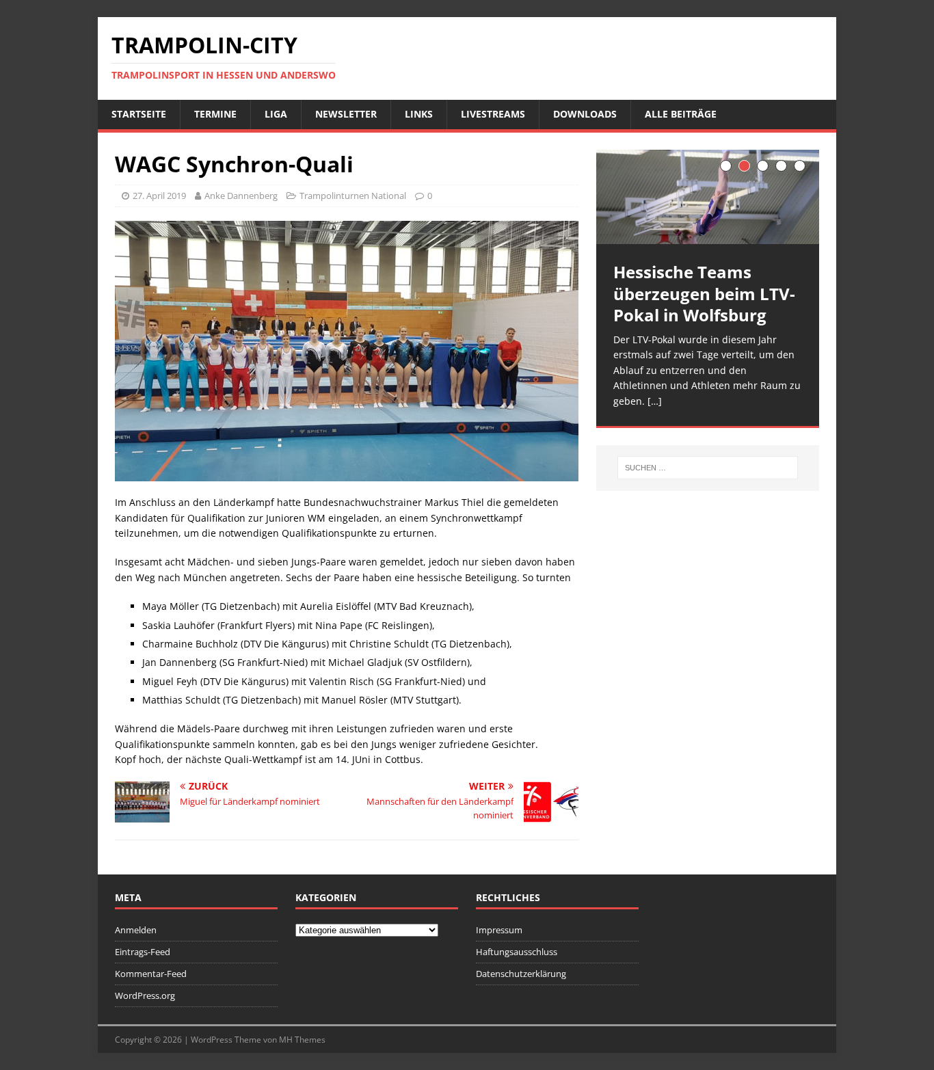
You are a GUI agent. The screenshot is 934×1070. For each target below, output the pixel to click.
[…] (655, 400)
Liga (276, 113)
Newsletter (346, 113)
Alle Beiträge (681, 113)
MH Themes (302, 1039)
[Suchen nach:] (707, 467)
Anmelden (136, 930)
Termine (215, 113)
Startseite (138, 113)
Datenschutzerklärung (521, 973)
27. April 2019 (159, 195)
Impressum (499, 930)
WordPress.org (145, 995)
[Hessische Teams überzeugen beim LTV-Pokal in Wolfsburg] (707, 197)
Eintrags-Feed (142, 952)
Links (419, 113)
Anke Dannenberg (241, 195)
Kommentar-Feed (151, 973)
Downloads (585, 113)
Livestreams (493, 113)
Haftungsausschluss (516, 952)
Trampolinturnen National (352, 195)
